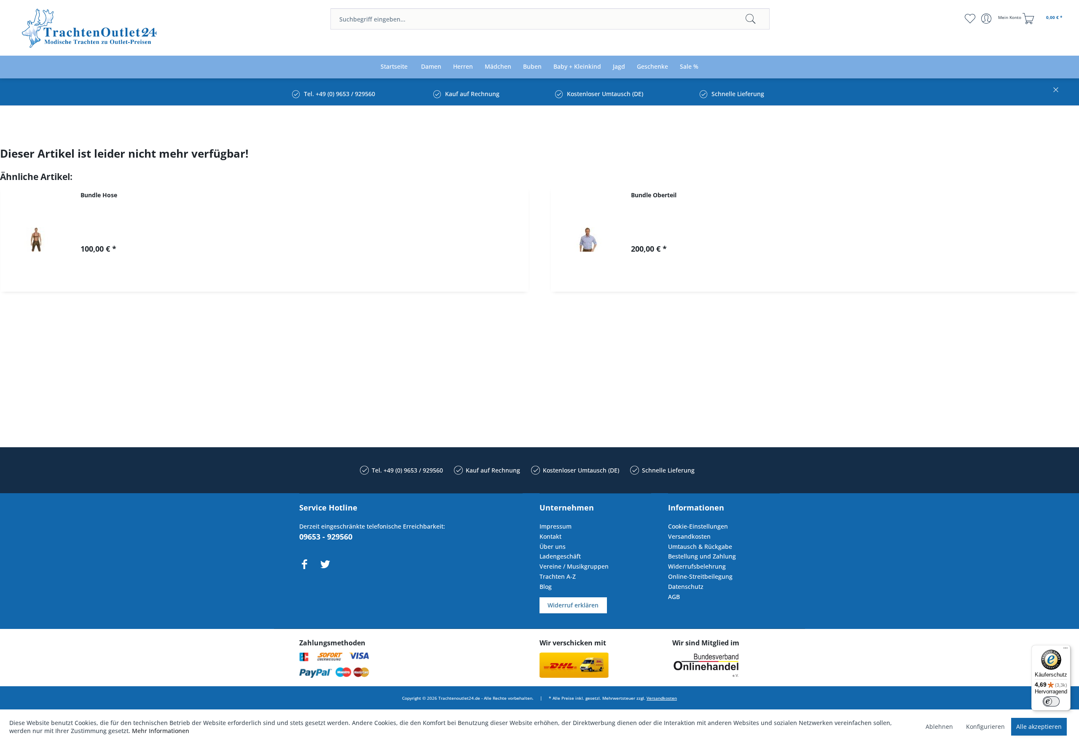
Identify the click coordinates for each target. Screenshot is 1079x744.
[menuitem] (550, 19)
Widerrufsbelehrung (697, 566)
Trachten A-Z (558, 576)
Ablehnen (939, 727)
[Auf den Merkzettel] (307, 278)
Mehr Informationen (160, 731)
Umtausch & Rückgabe (700, 547)
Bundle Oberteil (653, 195)
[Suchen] (751, 19)
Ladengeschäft (560, 556)
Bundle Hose (99, 195)
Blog (546, 587)
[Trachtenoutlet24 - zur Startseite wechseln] (90, 28)
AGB (674, 597)
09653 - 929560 (325, 537)
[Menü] (1065, 650)
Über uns (553, 547)
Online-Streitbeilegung (700, 576)
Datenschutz (685, 587)
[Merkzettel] (969, 18)
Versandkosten (689, 536)
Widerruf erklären (573, 605)
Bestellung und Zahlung (702, 556)
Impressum (556, 526)
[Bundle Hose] (36, 239)
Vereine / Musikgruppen (574, 566)
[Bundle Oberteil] (587, 239)
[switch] (1051, 701)
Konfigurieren (985, 727)
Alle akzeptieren (1039, 727)
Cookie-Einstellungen (698, 526)
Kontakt (550, 536)
